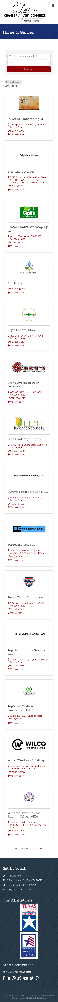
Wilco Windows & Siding (26, 760)
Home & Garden (12, 82)
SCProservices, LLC (21, 544)
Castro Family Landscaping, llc (28, 228)
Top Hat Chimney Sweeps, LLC (27, 651)
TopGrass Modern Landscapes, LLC (20, 708)
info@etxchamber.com (19, 889)
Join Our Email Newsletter (17, 972)
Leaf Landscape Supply (24, 439)
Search (30, 69)
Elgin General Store (22, 330)
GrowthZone (36, 848)
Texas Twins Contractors (26, 597)
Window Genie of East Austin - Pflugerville (24, 814)
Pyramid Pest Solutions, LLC (28, 492)
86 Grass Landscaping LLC (26, 119)
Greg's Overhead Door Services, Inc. (23, 384)
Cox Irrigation (18, 283)
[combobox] (29, 62)
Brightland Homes (21, 171)
